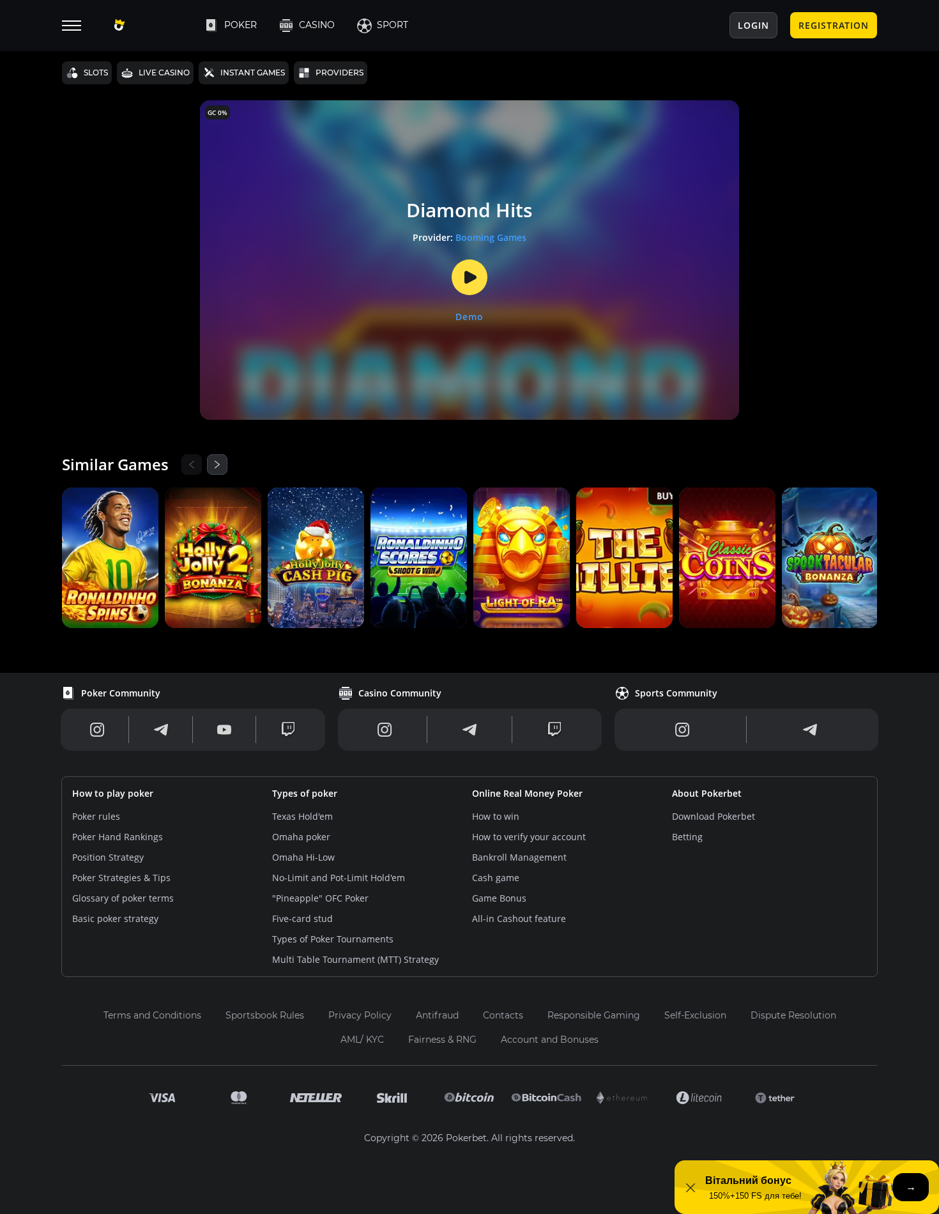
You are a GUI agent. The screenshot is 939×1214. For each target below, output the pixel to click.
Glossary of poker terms (123, 898)
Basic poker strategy (115, 918)
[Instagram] (97, 729)
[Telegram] (161, 729)
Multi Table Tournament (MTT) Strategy (355, 959)
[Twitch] (288, 729)
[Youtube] (224, 729)
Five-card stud (302, 918)
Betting (687, 837)
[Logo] (148, 25)
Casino (317, 25)
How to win (495, 816)
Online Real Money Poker (527, 793)
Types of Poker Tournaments (332, 939)
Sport (392, 25)
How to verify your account (529, 837)
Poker (240, 25)
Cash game (495, 878)
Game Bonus (499, 898)
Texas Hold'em (302, 816)
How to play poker (112, 793)
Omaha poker (301, 837)
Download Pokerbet (713, 816)
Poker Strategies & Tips (121, 878)
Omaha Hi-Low (303, 857)
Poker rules (96, 816)
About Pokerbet (707, 793)
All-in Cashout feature (519, 918)
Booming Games (490, 237)
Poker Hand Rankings (117, 837)
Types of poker (304, 793)
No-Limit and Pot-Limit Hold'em (338, 878)
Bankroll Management (519, 857)
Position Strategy (108, 857)
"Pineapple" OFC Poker (320, 898)
